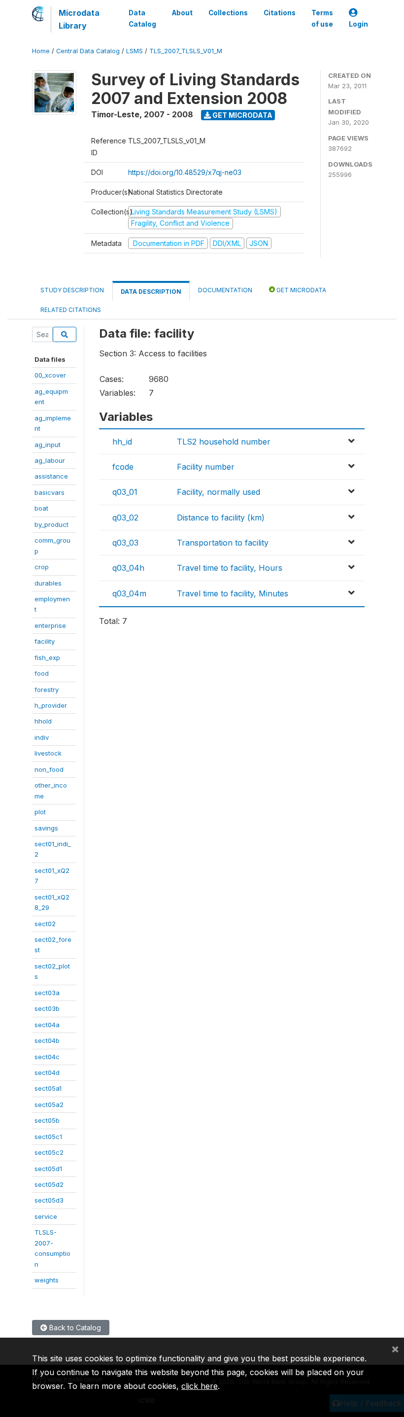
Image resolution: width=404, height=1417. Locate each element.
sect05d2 (49, 1184)
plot (40, 812)
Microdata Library (79, 19)
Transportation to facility (223, 543)
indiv (41, 737)
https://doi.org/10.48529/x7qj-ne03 (184, 172)
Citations (280, 13)
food (41, 673)
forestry (46, 689)
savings (46, 828)
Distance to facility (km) (221, 517)
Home (41, 51)
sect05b (47, 1120)
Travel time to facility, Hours (229, 568)
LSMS (134, 51)
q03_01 (124, 492)
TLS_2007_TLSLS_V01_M (185, 51)
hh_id (122, 442)
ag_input (47, 445)
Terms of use (322, 18)
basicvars (49, 492)
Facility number (206, 467)
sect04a (47, 1025)
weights (46, 1280)
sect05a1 (48, 1088)
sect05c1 (48, 1137)
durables (48, 583)
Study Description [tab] (72, 290)
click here (199, 1386)
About (182, 13)
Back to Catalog (74, 1327)
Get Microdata (241, 115)
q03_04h (128, 568)
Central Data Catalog (88, 51)
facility (44, 641)
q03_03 (125, 543)
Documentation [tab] (225, 290)
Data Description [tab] (151, 291)
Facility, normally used (218, 492)
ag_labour (49, 460)
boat (41, 508)
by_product (51, 524)
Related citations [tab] (70, 309)
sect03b (47, 1008)
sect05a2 (49, 1104)
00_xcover (50, 375)
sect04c (47, 1057)
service (45, 1216)
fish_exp (47, 657)
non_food (49, 769)
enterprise (50, 625)
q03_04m (129, 593)
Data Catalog (142, 18)
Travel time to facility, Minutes (232, 593)
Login (358, 24)
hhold (43, 721)
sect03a (47, 993)
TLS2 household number (223, 442)
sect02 (45, 924)
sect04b (47, 1040)
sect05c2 (49, 1152)
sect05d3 (49, 1200)
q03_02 (125, 517)
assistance (51, 476)
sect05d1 (48, 1169)
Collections (228, 13)
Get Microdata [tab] (300, 290)
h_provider (50, 705)
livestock (48, 753)
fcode (123, 467)
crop (41, 567)
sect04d (47, 1072)
